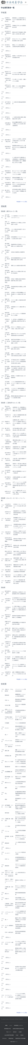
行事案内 (21, 1035)
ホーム (11, 1025)
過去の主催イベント (14, 1041)
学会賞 (17, 1035)
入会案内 (20, 1031)
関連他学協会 (11, 1038)
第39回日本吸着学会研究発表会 (18, 1028)
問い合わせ (5, 1038)
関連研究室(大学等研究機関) (20, 1038)
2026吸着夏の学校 (7, 1028)
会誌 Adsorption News (9, 1035)
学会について (8, 1031)
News (6, 1025)
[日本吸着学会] (12, 2)
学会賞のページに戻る (22, 201)
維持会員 (14, 1031)
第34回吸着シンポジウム (18, 1025)
